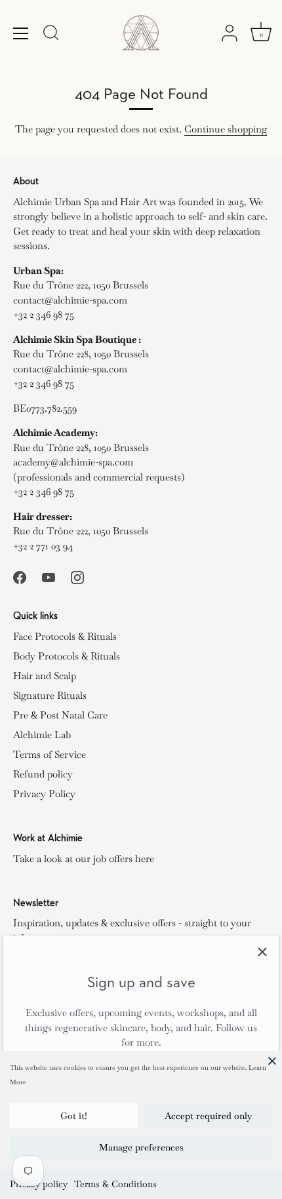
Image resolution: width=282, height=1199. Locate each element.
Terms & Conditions (115, 1184)
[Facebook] (19, 576)
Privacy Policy (44, 793)
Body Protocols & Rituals (66, 656)
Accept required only (208, 1116)
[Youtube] (48, 576)
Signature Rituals (50, 695)
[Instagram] (77, 576)
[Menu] (21, 33)
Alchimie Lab (42, 734)
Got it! (73, 1116)
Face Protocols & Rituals (65, 636)
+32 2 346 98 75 (43, 314)
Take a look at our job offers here (83, 858)
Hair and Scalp (44, 675)
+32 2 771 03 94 (43, 546)
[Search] (51, 34)
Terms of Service (49, 754)
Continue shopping (225, 129)
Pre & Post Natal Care (60, 715)
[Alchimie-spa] (141, 32)
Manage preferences (141, 1147)
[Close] (272, 1061)
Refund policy (43, 774)
